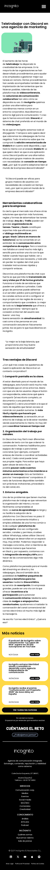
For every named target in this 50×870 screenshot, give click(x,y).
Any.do (19, 220)
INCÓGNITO (25, 830)
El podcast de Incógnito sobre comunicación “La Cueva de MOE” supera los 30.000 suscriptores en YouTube (25, 643)
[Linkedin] (10, 856)
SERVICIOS (25, 786)
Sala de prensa (25, 841)
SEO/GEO (25, 803)
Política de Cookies (37, 864)
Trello (28, 220)
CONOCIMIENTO (25, 814)
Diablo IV (39, 148)
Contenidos (25, 806)
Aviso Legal (9, 864)
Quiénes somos (25, 834)
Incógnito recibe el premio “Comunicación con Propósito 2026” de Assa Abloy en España (25, 691)
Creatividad (25, 809)
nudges (16, 601)
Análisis (25, 818)
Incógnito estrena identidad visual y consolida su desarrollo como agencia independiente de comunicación (24, 668)
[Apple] (32, 856)
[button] (43, 6)
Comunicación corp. (25, 790)
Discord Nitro (31, 582)
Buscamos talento (25, 837)
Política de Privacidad (22, 864)
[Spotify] (39, 856)
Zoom (24, 227)
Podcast (25, 825)
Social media (25, 799)
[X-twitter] (18, 856)
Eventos (25, 796)
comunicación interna (18, 598)
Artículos (25, 822)
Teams (15, 227)
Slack (14, 236)
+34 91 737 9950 (28, 780)
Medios (25, 793)
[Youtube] (25, 856)
